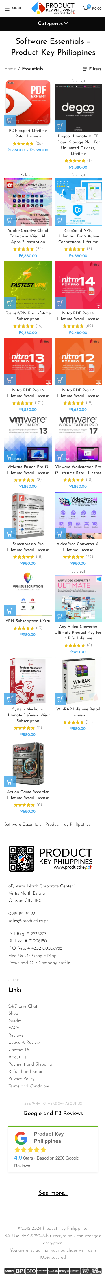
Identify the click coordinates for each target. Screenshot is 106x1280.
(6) (39, 805)
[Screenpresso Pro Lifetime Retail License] (28, 516)
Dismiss (83, 11)
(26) (39, 144)
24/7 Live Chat (22, 1006)
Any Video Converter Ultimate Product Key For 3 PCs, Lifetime (78, 632)
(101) (39, 403)
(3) (89, 249)
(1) (89, 161)
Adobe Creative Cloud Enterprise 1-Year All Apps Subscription (27, 236)
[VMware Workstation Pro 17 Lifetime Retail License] (78, 439)
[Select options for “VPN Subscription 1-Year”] (10, 610)
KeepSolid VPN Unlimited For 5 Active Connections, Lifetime (78, 236)
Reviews (16, 1035)
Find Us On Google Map (32, 956)
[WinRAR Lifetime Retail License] (78, 681)
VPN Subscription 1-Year (27, 621)
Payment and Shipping (30, 1064)
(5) (39, 728)
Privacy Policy (21, 1079)
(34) (39, 249)
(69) (89, 326)
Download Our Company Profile (39, 963)
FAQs (14, 1028)
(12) (89, 403)
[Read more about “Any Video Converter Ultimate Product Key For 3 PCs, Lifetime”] (60, 616)
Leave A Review (24, 1042)
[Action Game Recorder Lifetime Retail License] (28, 764)
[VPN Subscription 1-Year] (28, 593)
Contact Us (19, 1050)
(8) (39, 480)
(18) (89, 480)
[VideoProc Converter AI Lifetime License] (78, 516)
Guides (15, 1021)
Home (10, 69)
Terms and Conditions (29, 1086)
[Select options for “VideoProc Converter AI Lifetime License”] (60, 533)
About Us (17, 1057)
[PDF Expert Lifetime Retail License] (28, 102)
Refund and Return (26, 1072)
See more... (53, 1193)
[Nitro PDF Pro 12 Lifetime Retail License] (78, 362)
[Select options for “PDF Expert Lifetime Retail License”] (10, 120)
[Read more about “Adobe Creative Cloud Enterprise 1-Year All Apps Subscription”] (10, 220)
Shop (13, 1013)
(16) (39, 326)
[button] (10, 303)
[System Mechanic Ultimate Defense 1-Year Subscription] (28, 681)
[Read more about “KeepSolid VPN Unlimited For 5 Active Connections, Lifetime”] (60, 220)
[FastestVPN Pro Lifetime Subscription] (28, 285)
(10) (89, 722)
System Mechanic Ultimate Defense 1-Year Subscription (28, 715)
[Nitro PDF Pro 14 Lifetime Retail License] (78, 285)
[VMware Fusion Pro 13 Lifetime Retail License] (28, 439)
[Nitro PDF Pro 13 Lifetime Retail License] (28, 362)
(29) (89, 557)
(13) (39, 628)
